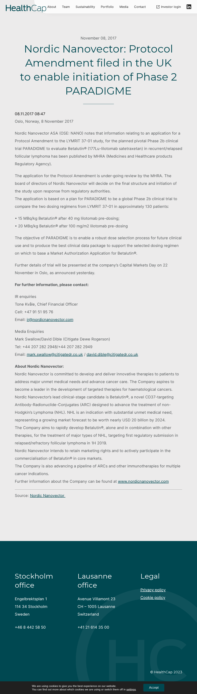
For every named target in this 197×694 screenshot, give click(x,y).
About (51, 7)
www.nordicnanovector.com (143, 481)
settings (131, 689)
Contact (140, 7)
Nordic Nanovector (47, 495)
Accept (154, 687)
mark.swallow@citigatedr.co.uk (55, 354)
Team (66, 7)
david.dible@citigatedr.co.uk (112, 354)
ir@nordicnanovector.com (50, 319)
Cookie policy (152, 597)
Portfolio (107, 7)
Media (123, 7)
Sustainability (85, 7)
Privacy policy (153, 590)
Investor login (171, 7)
